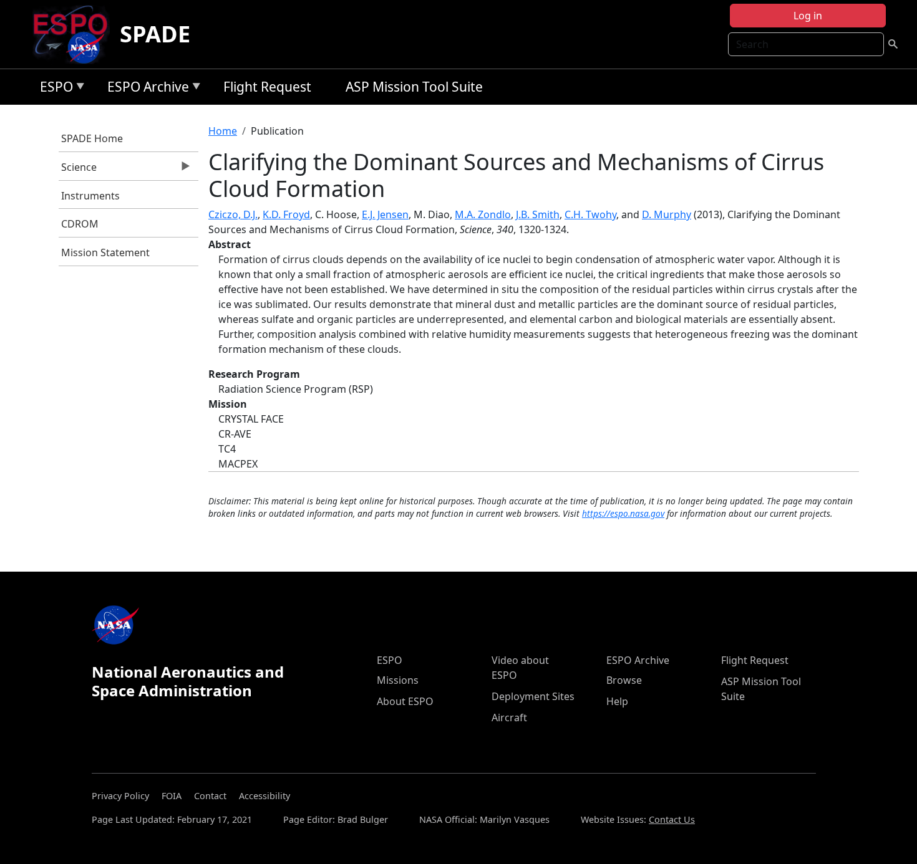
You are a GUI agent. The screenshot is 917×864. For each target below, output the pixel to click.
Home (222, 131)
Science (78, 170)
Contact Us (672, 819)
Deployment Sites (533, 696)
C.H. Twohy (590, 214)
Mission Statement (105, 252)
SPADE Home (92, 138)
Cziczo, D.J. (233, 214)
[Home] (75, 34)
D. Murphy (666, 214)
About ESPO (405, 701)
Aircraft (509, 717)
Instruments (90, 196)
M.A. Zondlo (483, 214)
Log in (807, 15)
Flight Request (267, 86)
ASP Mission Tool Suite (414, 86)
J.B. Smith (538, 214)
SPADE (155, 34)
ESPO (53, 89)
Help (617, 701)
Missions (398, 680)
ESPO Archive (145, 89)
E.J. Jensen (385, 214)
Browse (624, 680)
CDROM (80, 224)
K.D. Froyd (286, 214)
